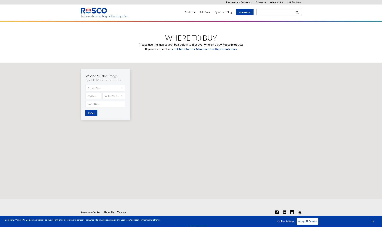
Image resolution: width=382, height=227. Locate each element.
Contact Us (260, 2)
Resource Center (91, 212)
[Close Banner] (373, 221)
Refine (91, 113)
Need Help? (245, 12)
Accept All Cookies (307, 221)
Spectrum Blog (223, 12)
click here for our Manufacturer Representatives (204, 49)
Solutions (205, 12)
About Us (108, 212)
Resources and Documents (239, 2)
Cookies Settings (285, 221)
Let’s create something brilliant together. (94, 16)
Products (189, 12)
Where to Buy (276, 2)
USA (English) (293, 2)
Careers (121, 212)
